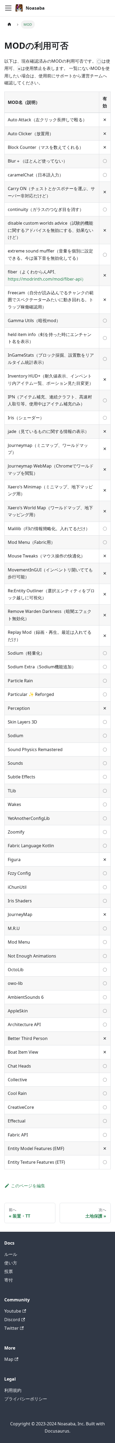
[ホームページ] (9, 24)
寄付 (8, 1280)
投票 (8, 1271)
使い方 (10, 1263)
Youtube (12, 1311)
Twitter (11, 1328)
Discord (12, 1320)
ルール (10, 1254)
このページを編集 (28, 1186)
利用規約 (12, 1390)
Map (8, 1359)
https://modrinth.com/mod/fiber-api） (47, 279)
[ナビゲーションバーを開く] (8, 8)
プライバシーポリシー (25, 1399)
